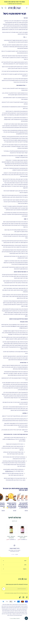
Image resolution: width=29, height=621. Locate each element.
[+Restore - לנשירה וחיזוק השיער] (11, 529)
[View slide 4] (12, 554)
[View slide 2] (15, 554)
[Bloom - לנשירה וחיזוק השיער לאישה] (22, 529)
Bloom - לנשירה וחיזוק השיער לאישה (22, 537)
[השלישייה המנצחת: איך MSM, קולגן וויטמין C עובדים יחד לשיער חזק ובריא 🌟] (11, 497)
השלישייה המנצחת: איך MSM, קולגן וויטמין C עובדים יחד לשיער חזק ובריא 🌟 (11, 505)
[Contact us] (26, 618)
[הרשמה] (3, 588)
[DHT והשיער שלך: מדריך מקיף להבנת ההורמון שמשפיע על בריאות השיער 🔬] (22, 497)
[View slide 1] (17, 554)
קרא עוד (26, 510)
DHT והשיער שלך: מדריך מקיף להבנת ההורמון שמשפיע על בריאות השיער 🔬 (23, 505)
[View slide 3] (14, 554)
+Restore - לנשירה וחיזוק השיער (11, 537)
